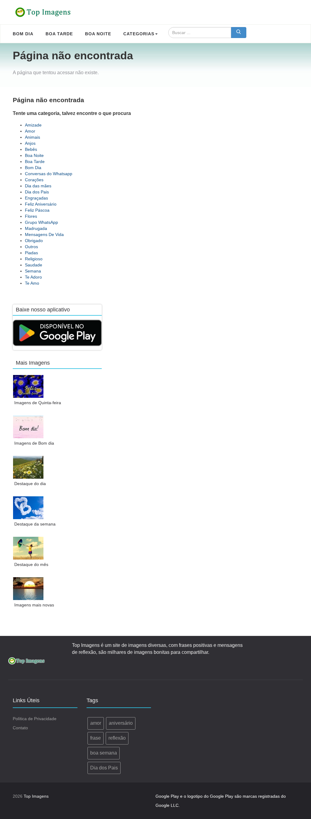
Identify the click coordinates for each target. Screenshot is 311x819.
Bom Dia (33, 167)
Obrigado (34, 240)
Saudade (33, 264)
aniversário (121, 723)
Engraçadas (36, 198)
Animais (32, 137)
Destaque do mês (31, 564)
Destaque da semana (35, 524)
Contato (20, 727)
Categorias (138, 33)
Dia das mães (38, 185)
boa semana (103, 752)
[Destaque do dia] (28, 467)
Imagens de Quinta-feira (37, 402)
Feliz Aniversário (40, 204)
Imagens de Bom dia (34, 443)
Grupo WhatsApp (41, 222)
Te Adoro (33, 277)
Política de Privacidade (34, 718)
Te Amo (32, 283)
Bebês (31, 149)
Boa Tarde (35, 161)
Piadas (31, 252)
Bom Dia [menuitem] (23, 33)
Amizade (33, 125)
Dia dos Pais (37, 191)
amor (95, 723)
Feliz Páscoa (37, 210)
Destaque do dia (30, 483)
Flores (31, 216)
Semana (33, 271)
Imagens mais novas (34, 604)
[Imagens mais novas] (28, 588)
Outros (31, 246)
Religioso (34, 258)
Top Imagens (36, 796)
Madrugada (36, 228)
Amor (30, 131)
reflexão (117, 738)
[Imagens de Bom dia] (28, 426)
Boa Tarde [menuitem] (59, 33)
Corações (34, 179)
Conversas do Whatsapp (48, 173)
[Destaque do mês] (28, 548)
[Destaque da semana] (28, 507)
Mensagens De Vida (44, 234)
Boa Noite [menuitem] (98, 33)
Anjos (30, 143)
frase (95, 738)
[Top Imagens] (43, 12)
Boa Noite (34, 155)
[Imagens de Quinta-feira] (28, 386)
